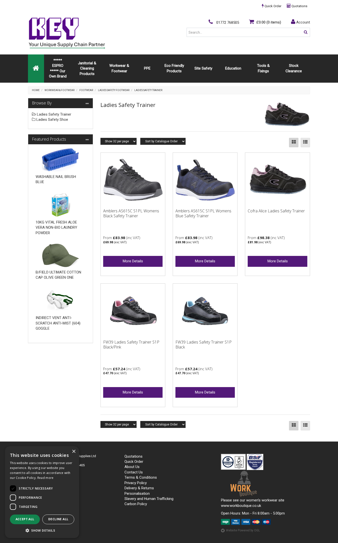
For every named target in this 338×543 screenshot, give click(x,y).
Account (302, 22)
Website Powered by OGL (243, 530)
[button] (42, 530)
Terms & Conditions (140, 477)
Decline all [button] (58, 519)
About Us (132, 467)
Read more (45, 478)
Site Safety (203, 68)
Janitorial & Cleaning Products (87, 68)
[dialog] (42, 492)
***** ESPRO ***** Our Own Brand (58, 68)
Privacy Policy (135, 483)
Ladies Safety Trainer (148, 90)
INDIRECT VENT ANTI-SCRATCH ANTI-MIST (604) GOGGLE (58, 323)
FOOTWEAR (86, 90)
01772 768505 (227, 22)
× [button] (73, 451)
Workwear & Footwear (119, 68)
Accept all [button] (25, 519)
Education (233, 68)
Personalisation (137, 493)
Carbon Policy (135, 504)
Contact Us (133, 472)
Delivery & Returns (139, 488)
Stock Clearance (294, 68)
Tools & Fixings (263, 68)
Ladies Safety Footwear (113, 90)
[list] (305, 142)
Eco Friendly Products (174, 68)
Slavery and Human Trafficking (148, 498)
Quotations (299, 6)
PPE (147, 68)
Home (36, 90)
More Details (133, 261)
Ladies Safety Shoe (51, 119)
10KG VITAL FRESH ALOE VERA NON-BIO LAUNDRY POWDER (56, 227)
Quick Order (272, 6)
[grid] (293, 142)
